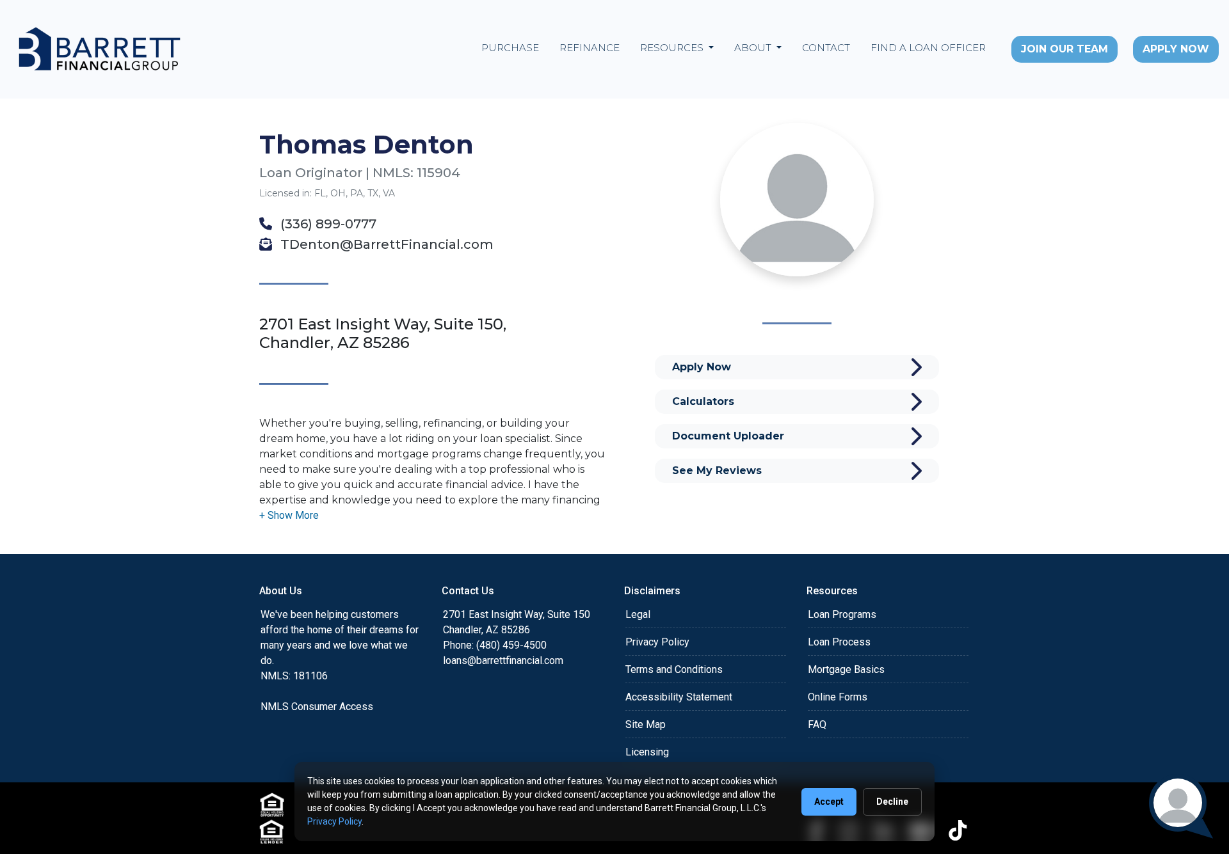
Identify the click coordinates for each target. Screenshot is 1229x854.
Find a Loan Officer (928, 48)
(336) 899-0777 (326, 224)
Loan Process (839, 642)
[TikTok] (957, 830)
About (754, 48)
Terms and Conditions (674, 669)
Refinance (589, 48)
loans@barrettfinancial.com (503, 660)
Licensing (647, 752)
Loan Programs (842, 614)
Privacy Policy (657, 642)
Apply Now (1176, 49)
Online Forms (837, 697)
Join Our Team (1064, 49)
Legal (637, 614)
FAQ (817, 724)
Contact (826, 48)
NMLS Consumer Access (317, 706)
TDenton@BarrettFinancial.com (385, 244)
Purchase (510, 48)
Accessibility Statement (678, 697)
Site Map (645, 724)
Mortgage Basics (846, 669)
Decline (892, 801)
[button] (289, 515)
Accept (829, 801)
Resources (673, 48)
